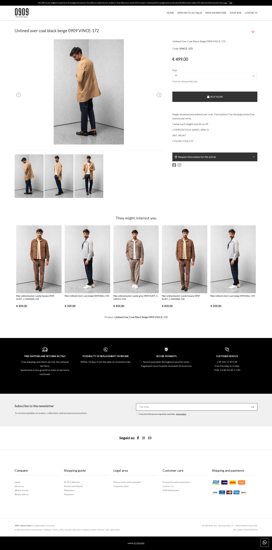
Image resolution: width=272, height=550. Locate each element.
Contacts (251, 12)
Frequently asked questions (176, 482)
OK (230, 3)
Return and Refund (73, 486)
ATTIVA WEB (139, 543)
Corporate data (120, 486)
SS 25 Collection (72, 482)
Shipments (69, 490)
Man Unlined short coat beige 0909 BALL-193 (87, 295)
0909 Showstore (215, 12)
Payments (69, 494)
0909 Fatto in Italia (189, 12)
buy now (216, 96)
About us (19, 486)
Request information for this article (196, 156)
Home (170, 12)
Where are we (21, 490)
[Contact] (149, 438)
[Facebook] (138, 438)
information (181, 414)
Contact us (168, 486)
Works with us (22, 494)
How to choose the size (184, 81)
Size (174, 70)
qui (225, 3)
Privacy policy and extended (127, 482)
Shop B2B (235, 12)
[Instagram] (143, 438)
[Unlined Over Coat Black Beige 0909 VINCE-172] (89, 143)
